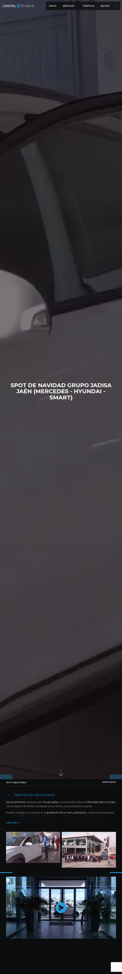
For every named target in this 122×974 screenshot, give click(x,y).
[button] (13, 822)
